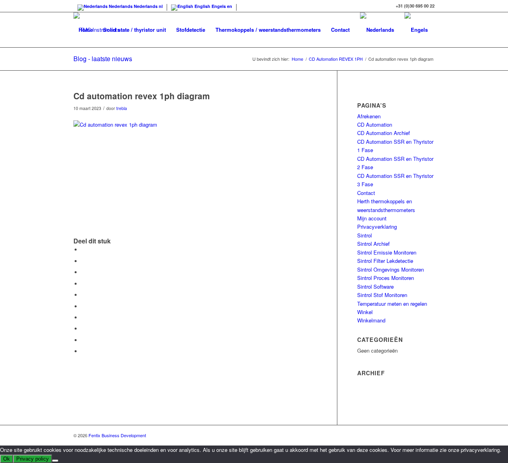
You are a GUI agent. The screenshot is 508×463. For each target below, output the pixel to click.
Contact (366, 193)
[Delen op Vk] (83, 328)
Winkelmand (371, 320)
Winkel (365, 312)
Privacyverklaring (377, 226)
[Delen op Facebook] (83, 249)
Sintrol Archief (373, 243)
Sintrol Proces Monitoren (385, 278)
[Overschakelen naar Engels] (416, 29)
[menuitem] (85, 29)
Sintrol (364, 235)
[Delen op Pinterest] (83, 295)
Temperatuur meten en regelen (392, 303)
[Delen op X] (83, 261)
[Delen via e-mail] (83, 351)
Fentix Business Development (117, 435)
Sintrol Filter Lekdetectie (385, 260)
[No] (55, 460)
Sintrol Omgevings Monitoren (390, 269)
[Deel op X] (83, 272)
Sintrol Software (375, 286)
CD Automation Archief (383, 133)
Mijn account (372, 218)
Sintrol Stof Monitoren (382, 295)
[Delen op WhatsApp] (83, 283)
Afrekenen (369, 116)
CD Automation (374, 124)
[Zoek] (81, 64)
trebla (121, 108)
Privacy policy (32, 459)
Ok (6, 459)
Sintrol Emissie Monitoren (386, 252)
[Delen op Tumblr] (83, 317)
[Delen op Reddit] (83, 340)
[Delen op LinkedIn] (83, 306)
